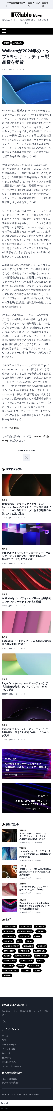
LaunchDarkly (11, 946)
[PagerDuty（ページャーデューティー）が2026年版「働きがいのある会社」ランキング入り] (26, 710)
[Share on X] (26, 457)
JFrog (29, 941)
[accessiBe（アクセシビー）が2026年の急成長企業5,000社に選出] (26, 622)
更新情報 (22, 830)
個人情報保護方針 (10, 1082)
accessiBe (26, 926)
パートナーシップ (11, 970)
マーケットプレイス (12, 1066)
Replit (7, 956)
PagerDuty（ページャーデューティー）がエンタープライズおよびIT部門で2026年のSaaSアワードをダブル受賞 (26, 556)
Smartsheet (41, 956)
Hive (19, 941)
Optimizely (9, 951)
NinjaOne (28, 946)
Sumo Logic (26, 961)
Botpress (8, 931)
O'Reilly (42, 946)
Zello (21, 966)
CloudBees (9, 936)
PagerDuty (39, 951)
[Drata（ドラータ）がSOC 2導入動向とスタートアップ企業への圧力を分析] (10, 872)
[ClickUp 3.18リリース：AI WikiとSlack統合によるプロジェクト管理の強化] (26, 764)
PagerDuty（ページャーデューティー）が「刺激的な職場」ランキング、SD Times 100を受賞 (25, 686)
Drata (37, 936)
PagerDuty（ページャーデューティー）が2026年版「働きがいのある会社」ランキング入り (25, 732)
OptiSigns (24, 951)
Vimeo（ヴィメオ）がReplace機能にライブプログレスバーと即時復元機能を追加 (34, 906)
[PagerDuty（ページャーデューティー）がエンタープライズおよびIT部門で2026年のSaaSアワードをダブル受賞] (26, 534)
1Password (10, 926)
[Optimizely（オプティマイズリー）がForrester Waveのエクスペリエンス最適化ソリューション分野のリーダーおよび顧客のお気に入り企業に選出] (26, 485)
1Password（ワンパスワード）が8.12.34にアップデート (35, 888)
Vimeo (40, 961)
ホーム (5, 1035)
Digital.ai (24, 936)
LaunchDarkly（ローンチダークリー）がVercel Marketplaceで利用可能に (35, 854)
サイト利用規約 (9, 1079)
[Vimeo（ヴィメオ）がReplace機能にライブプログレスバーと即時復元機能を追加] (10, 906)
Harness (8, 941)
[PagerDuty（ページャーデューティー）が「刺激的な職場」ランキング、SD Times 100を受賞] (26, 664)
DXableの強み (9, 1062)
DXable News (15, 1094)
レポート (22, 866)
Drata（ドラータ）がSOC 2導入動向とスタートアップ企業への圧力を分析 (35, 872)
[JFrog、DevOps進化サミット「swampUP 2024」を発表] (26, 798)
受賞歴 (6, 43)
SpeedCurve (10, 961)
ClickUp (41, 931)
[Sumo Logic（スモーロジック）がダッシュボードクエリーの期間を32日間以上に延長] (10, 836)
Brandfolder (25, 931)
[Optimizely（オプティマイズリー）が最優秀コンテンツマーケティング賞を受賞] (26, 579)
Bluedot (40, 926)
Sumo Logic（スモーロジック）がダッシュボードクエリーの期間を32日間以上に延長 (34, 836)
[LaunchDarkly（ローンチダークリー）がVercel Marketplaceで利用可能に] (10, 854)
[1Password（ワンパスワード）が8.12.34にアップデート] (10, 889)
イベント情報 (34, 966)
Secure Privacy (22, 956)
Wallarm (17, 43)
